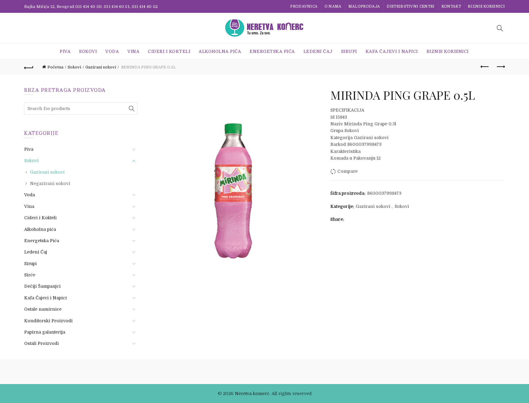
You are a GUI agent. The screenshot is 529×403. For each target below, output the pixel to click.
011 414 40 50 (88, 6)
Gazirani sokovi (100, 67)
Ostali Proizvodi (41, 343)
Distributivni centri (410, 6)
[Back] (28, 67)
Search (131, 108)
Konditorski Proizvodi (48, 320)
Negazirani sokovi (50, 183)
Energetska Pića (272, 51)
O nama (333, 6)
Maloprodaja (364, 6)
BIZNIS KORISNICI (486, 6)
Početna (55, 67)
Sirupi (349, 51)
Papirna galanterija (44, 332)
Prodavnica (303, 6)
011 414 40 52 (145, 6)
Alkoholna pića (220, 51)
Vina (133, 51)
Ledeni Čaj (317, 51)
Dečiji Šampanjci (42, 286)
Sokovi (88, 51)
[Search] (500, 28)
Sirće (29, 274)
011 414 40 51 (116, 6)
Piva (65, 51)
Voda (112, 51)
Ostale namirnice (43, 309)
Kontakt (451, 6)
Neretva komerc (252, 393)
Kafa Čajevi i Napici (392, 51)
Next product (500, 67)
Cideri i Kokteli (169, 51)
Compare (347, 171)
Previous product (485, 67)
